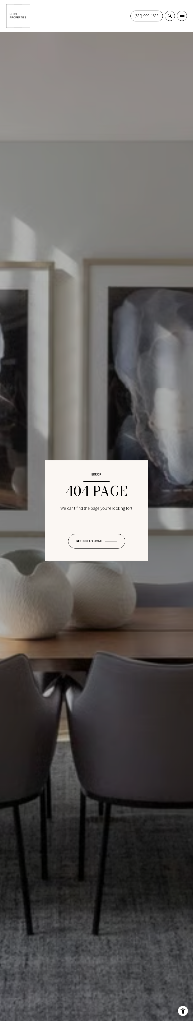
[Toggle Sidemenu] (182, 16)
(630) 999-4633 (147, 15)
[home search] (170, 16)
